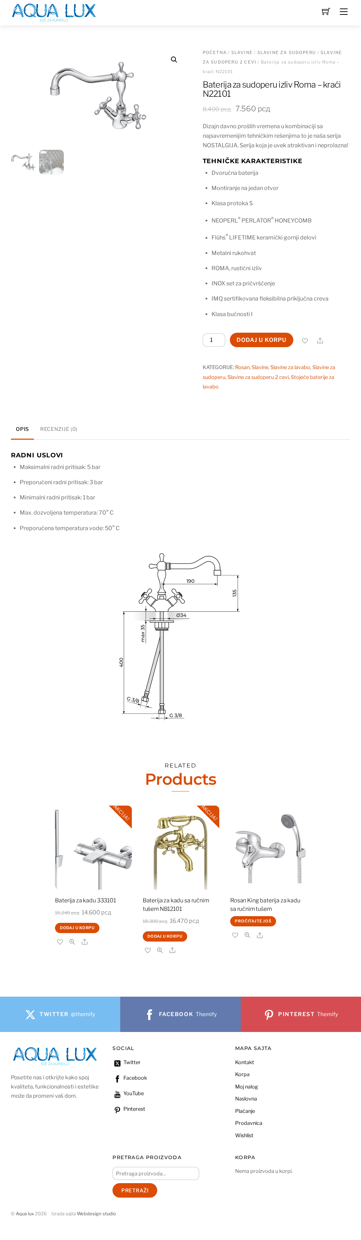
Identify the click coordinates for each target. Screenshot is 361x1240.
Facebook (134, 1078)
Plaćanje (245, 1111)
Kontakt (244, 1062)
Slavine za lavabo (290, 367)
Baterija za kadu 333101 (85, 900)
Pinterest (133, 1109)
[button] (174, 59)
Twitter (131, 1062)
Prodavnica (248, 1123)
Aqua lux (25, 1213)
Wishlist (244, 1135)
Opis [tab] (22, 429)
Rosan (242, 367)
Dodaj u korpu (262, 340)
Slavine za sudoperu (286, 52)
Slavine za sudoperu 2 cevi (258, 377)
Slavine (242, 52)
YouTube (133, 1093)
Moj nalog (246, 1087)
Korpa (242, 1074)
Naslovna (246, 1099)
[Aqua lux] (54, 12)
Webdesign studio (96, 1213)
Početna (215, 52)
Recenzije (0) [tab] (59, 429)
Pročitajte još (253, 921)
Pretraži (135, 1190)
